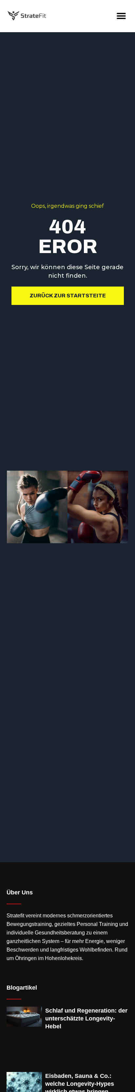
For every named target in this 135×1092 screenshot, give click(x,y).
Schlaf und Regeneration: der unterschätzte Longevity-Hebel (86, 1018)
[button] (121, 16)
